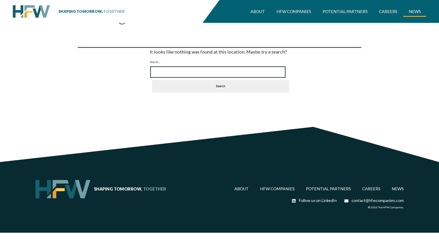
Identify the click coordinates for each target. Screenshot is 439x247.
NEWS (398, 188)
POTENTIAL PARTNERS (328, 188)
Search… (155, 61)
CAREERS (371, 188)
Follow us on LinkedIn (317, 200)
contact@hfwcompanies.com (377, 200)
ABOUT (241, 188)
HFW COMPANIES (277, 188)
